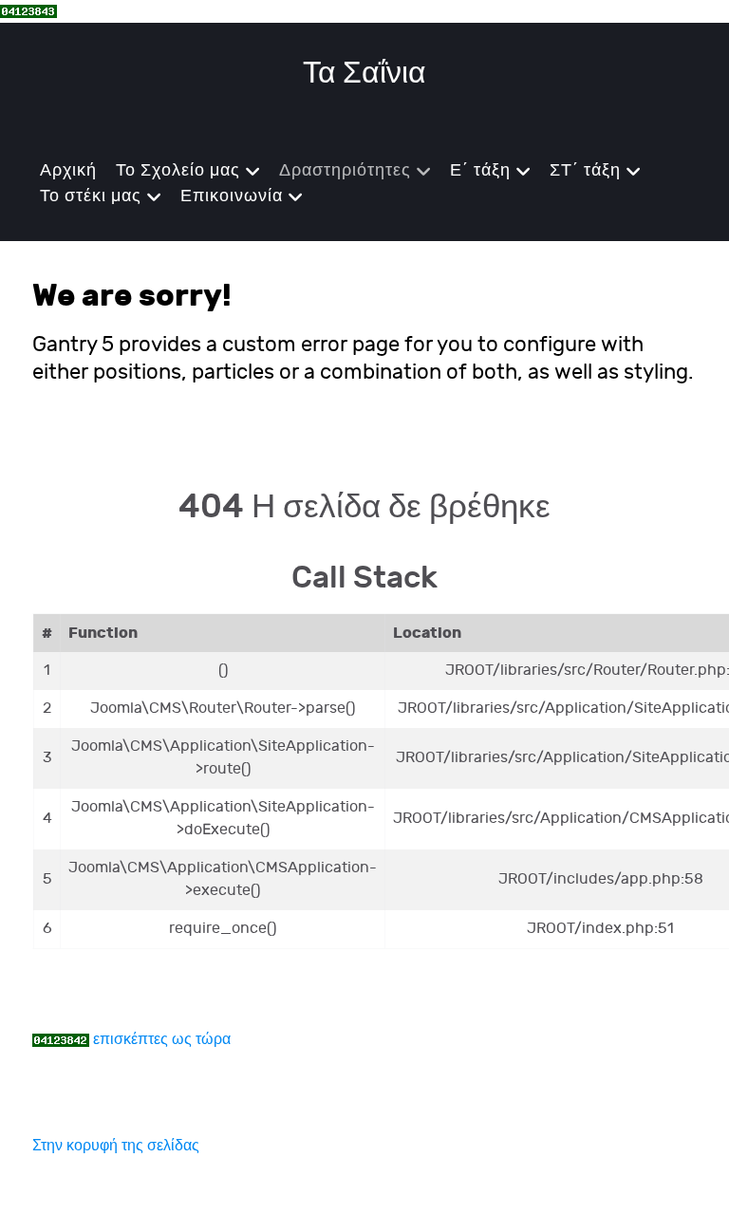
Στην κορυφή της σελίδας (115, 1146)
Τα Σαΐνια (364, 73)
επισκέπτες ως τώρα (162, 1040)
